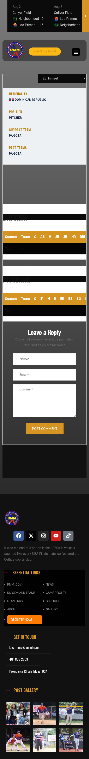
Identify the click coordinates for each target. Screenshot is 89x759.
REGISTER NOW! (21, 619)
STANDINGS (15, 601)
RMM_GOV (14, 584)
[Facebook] (18, 536)
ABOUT (12, 609)
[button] (76, 52)
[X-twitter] (31, 536)
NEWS (50, 584)
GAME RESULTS (56, 592)
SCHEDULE (53, 601)
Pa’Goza (15, 135)
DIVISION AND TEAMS (21, 592)
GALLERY (52, 609)
